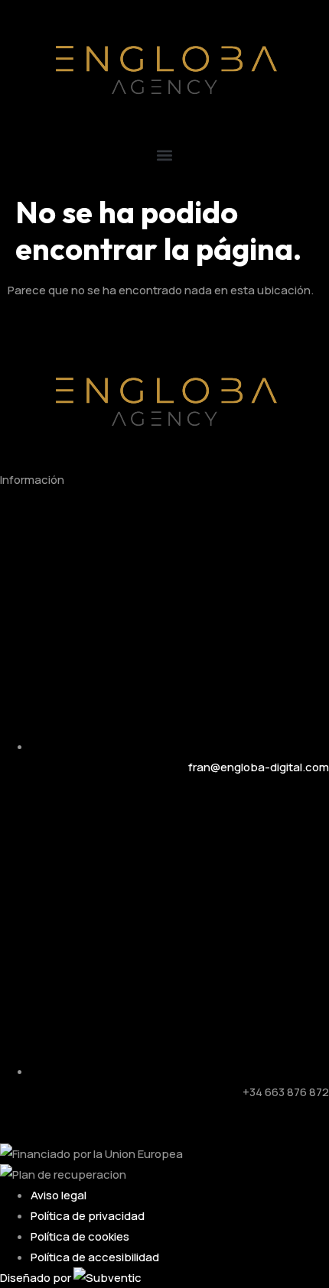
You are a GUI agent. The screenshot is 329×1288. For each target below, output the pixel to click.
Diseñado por (36, 1278)
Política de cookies (80, 1236)
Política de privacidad (88, 1216)
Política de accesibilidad (95, 1257)
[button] (164, 154)
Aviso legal (58, 1195)
